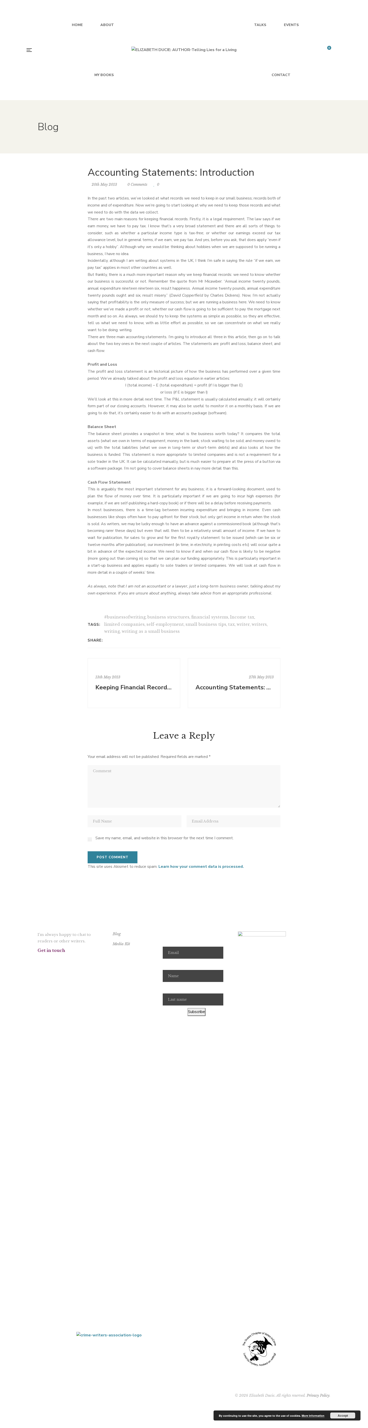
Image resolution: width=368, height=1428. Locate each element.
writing (112, 631)
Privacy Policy (318, 1395)
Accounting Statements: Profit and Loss (235, 687)
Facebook (39, 959)
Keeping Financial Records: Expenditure (134, 687)
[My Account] (340, 50)
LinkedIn (90, 959)
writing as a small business (151, 631)
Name (168, 964)
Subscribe (196, 1011)
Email (167, 941)
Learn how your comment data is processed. (201, 866)
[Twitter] (114, 640)
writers (259, 624)
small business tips (206, 624)
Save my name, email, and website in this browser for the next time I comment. (164, 838)
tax (231, 624)
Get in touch (51, 950)
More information (313, 1415)
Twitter (51, 959)
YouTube (77, 959)
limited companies (124, 624)
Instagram (64, 959)
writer (243, 624)
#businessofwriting (125, 617)
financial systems (209, 617)
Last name (172, 987)
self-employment (165, 624)
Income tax (242, 617)
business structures (168, 617)
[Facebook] (108, 640)
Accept (343, 1415)
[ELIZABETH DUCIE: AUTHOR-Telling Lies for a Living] (184, 50)
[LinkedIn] (121, 640)
